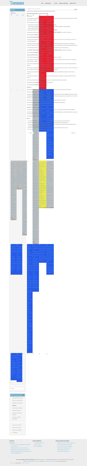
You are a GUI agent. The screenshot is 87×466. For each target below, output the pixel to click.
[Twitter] (35, 457)
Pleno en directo (37, 444)
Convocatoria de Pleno (39, 442)
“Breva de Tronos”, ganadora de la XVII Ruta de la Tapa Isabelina (20, 445)
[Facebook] (32, 457)
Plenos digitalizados (38, 446)
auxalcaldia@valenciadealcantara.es (33, 461)
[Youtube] (37, 457)
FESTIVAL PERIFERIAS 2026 (16, 453)
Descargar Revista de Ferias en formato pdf (37, 129)
